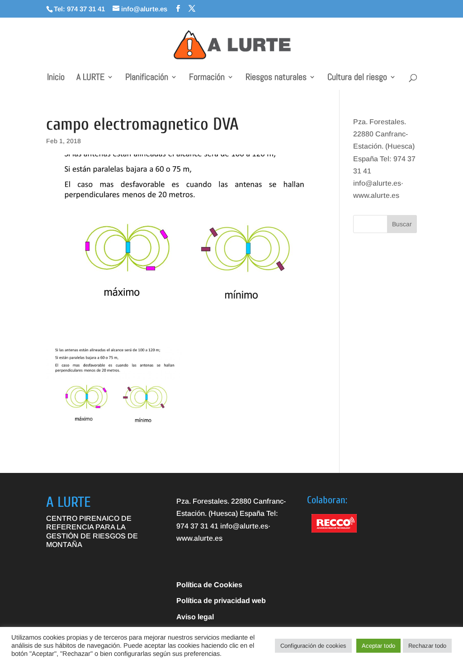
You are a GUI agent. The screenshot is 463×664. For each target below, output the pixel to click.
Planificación (146, 78)
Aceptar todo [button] (378, 645)
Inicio (56, 78)
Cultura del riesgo (357, 78)
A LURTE (90, 78)
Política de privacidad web (221, 600)
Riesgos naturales (276, 78)
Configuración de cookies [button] (313, 645)
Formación (207, 78)
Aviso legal (195, 617)
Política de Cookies (209, 585)
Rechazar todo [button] (427, 645)
